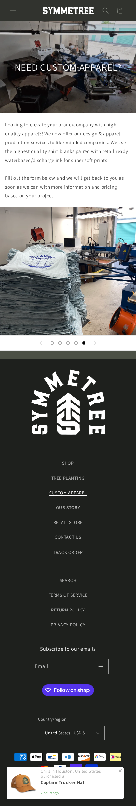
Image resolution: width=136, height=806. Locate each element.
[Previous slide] (41, 343)
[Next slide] (95, 343)
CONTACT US (68, 537)
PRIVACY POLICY (68, 625)
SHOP (68, 463)
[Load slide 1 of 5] (52, 343)
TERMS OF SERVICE (68, 595)
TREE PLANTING (68, 478)
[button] (13, 10)
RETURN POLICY (68, 610)
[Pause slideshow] (128, 343)
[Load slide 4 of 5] (76, 343)
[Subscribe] (101, 666)
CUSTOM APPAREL (68, 493)
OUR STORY (68, 507)
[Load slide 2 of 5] (60, 343)
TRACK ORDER (68, 552)
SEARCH (68, 580)
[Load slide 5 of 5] (84, 343)
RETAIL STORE (68, 522)
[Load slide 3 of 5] (68, 343)
